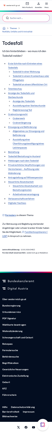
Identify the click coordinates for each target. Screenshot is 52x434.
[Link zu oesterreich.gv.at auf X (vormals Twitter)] (18, 428)
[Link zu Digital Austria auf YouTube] (33, 428)
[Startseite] (4, 28)
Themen (13, 28)
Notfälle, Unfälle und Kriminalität (17, 31)
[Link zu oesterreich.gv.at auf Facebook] (26, 428)
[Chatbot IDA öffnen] (43, 425)
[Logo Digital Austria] (26, 288)
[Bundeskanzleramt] (26, 281)
